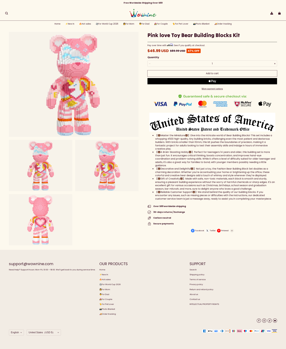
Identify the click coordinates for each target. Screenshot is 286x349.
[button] (6, 13)
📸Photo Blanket (107, 309)
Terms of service (198, 279)
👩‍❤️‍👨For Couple (105, 299)
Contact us (195, 299)
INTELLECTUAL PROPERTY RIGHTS (204, 304)
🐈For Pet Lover (106, 304)
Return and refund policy (201, 289)
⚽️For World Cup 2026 (110, 284)
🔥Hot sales (105, 279)
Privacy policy (196, 284)
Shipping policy (197, 274)
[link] (107, 24)
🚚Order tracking (107, 314)
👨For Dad (104, 294)
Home (102, 269)
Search (193, 269)
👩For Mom (104, 289)
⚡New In (103, 274)
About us (194, 294)
